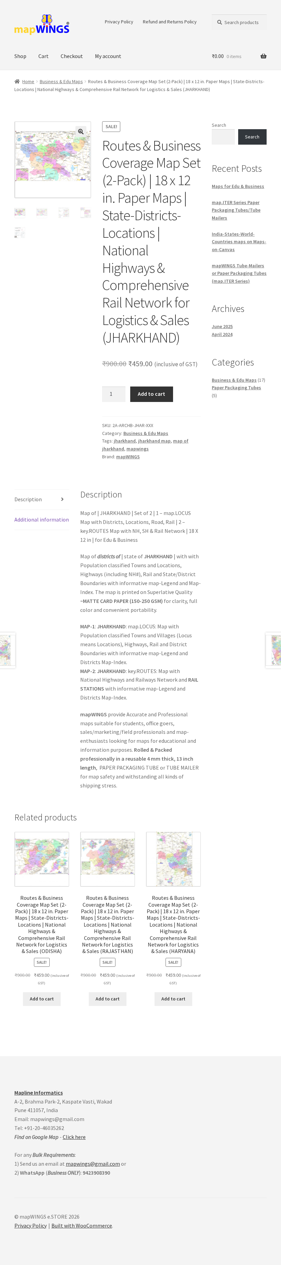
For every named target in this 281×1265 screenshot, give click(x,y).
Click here (74, 1136)
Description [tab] (28, 499)
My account (108, 56)
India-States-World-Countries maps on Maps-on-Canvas (239, 242)
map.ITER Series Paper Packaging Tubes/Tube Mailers (236, 210)
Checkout (72, 56)
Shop (20, 56)
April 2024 (222, 334)
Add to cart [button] (42, 999)
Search (219, 125)
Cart (43, 56)
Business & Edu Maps (61, 81)
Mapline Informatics (38, 1092)
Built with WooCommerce (81, 1225)
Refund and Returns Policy (170, 22)
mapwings (137, 449)
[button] (80, 131)
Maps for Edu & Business (238, 186)
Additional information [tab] (41, 519)
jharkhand (125, 441)
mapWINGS (128, 457)
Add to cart (151, 393)
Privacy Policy (119, 22)
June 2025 (222, 326)
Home (28, 81)
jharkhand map (154, 441)
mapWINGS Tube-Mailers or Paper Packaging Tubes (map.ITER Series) (239, 273)
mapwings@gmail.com (93, 1163)
